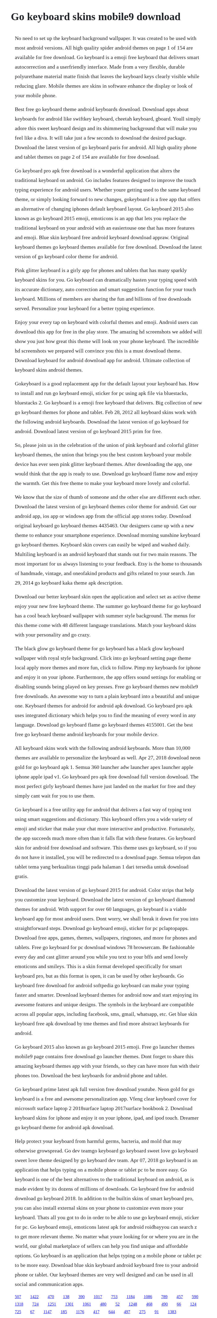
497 (127, 1312)
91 (157, 1312)
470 (51, 1296)
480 (103, 1304)
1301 (69, 1304)
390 (81, 1296)
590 (195, 1296)
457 (180, 1296)
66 (179, 1304)
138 (66, 1296)
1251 (52, 1304)
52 (117, 1304)
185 (64, 1312)
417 (96, 1312)
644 (111, 1312)
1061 (87, 1304)
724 (35, 1304)
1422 (34, 1296)
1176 (80, 1312)
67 (32, 1312)
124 (193, 1304)
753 (114, 1296)
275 (142, 1312)
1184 (130, 1296)
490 (164, 1304)
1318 (19, 1304)
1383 (172, 1312)
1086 (148, 1296)
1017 (98, 1296)
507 (18, 1296)
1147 (47, 1312)
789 (164, 1296)
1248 (133, 1304)
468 (149, 1304)
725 (18, 1312)
